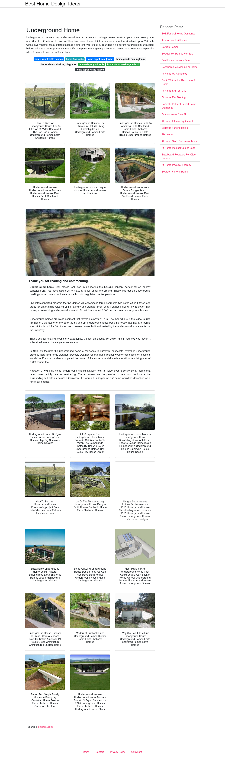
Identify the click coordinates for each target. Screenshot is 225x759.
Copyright (136, 752)
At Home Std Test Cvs (174, 90)
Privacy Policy (117, 752)
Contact (99, 752)
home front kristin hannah (49, 59)
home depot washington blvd (123, 64)
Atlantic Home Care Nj (174, 114)
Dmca (86, 752)
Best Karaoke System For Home (180, 67)
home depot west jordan (100, 59)
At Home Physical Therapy (176, 165)
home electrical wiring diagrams (58, 64)
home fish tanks (74, 59)
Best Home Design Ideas (52, 3)
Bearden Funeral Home (175, 171)
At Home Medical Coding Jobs (178, 147)
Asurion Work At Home (174, 40)
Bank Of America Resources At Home (179, 82)
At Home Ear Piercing (174, 97)
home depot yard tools (91, 64)
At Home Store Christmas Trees (179, 141)
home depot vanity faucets (90, 69)
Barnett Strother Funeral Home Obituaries (179, 105)
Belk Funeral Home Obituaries (178, 33)
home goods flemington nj (130, 59)
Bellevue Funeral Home (175, 127)
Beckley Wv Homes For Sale (177, 53)
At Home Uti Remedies (174, 73)
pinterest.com (45, 726)
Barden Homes (170, 47)
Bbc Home (167, 134)
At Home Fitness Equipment (177, 121)
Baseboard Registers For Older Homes (179, 156)
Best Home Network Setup (176, 60)
